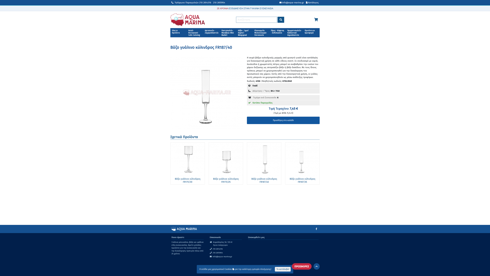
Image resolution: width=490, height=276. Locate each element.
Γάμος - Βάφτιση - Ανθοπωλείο (277, 31)
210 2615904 (219, 2)
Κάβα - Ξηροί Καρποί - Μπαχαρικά (243, 32)
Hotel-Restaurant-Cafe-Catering (194, 32)
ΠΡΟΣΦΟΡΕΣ (301, 266)
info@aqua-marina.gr (222, 256)
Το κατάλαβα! (282, 269)
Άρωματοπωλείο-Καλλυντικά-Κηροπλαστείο (294, 32)
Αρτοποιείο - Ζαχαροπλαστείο (211, 31)
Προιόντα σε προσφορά (310, 31)
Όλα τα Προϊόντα (176, 31)
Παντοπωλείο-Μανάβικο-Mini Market (228, 32)
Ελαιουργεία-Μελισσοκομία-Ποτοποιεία (260, 32)
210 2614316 (193, 2)
